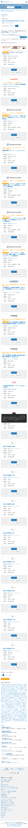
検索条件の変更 (5, 18)
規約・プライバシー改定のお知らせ (14, 826)
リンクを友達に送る (19, 768)
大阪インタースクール (6, 761)
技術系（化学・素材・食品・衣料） (8, 804)
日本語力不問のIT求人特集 (19, 720)
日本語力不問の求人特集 (5, 715)
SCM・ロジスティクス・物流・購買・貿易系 (9, 787)
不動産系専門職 (4, 796)
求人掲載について (21, 769)
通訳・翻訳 (3, 815)
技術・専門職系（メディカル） (7, 809)
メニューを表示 (23, 37)
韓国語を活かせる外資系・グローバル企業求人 (15, 689)
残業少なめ (16, 692)
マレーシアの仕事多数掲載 (7, 753)
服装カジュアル (6, 692)
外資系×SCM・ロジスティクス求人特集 (15, 716)
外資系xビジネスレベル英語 (7, 719)
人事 (2, 783)
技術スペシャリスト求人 (11, 711)
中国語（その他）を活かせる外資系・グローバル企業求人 (13, 685)
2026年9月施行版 (18, 823)
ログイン (10, 7)
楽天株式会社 (4, 746)
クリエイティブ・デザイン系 (6, 799)
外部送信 (19, 824)
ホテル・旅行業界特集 (7, 714)
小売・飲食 (3, 812)
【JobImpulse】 (5, 734)
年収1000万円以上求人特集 (13, 690)
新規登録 (18, 7)
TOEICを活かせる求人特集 (7, 694)
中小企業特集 (19, 711)
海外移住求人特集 (16, 694)
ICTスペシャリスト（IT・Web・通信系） (9, 797)
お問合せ (12, 768)
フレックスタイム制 (22, 692)
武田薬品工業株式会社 (12, 389)
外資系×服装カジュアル (9, 720)
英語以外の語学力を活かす (10, 705)
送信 (17, 25)
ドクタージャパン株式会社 (13, 325)
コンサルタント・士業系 (5, 792)
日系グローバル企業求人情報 (6, 707)
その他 (2, 817)
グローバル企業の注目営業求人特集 (17, 715)
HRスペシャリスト (23, 707)
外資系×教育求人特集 (23, 718)
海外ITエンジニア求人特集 (5, 693)
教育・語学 (3, 813)
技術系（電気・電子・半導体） (7, 800)
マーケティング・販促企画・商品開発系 (8, 791)
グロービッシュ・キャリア (7, 750)
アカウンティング (24, 701)
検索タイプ (4, 16)
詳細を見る (14, 69)
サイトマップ (13, 769)
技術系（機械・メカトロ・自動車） (8, 802)
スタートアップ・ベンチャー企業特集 (19, 714)
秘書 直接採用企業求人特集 (16, 693)
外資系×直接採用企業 (16, 719)
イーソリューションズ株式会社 (14, 292)
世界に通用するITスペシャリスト (13, 706)
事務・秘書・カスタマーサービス (7, 786)
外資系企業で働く (18, 703)
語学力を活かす (19, 705)
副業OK (11, 692)
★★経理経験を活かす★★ (7, 738)
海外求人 (3, 705)
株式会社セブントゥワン (12, 121)
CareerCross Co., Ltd (11, 822)
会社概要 (6, 768)
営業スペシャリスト (15, 707)
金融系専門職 (3, 794)
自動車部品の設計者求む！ (7, 731)
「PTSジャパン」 (5, 757)
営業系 (2, 789)
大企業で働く (24, 703)
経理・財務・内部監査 (5, 781)
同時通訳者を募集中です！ (7, 727)
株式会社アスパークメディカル (14, 448)
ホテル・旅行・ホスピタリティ (7, 810)
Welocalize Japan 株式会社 (13, 56)
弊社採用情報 (6, 769)
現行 (14, 823)
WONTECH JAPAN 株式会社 (13, 86)
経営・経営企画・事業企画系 (6, 779)
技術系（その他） (4, 807)
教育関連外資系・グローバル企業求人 (15, 697)
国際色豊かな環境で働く (9, 703)
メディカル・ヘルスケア (6, 702)
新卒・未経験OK (23, 706)
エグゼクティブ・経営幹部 (16, 702)
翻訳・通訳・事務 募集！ (7, 742)
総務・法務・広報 (4, 784)
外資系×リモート (15, 718)
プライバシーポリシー (10, 420)
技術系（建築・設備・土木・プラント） (8, 805)
